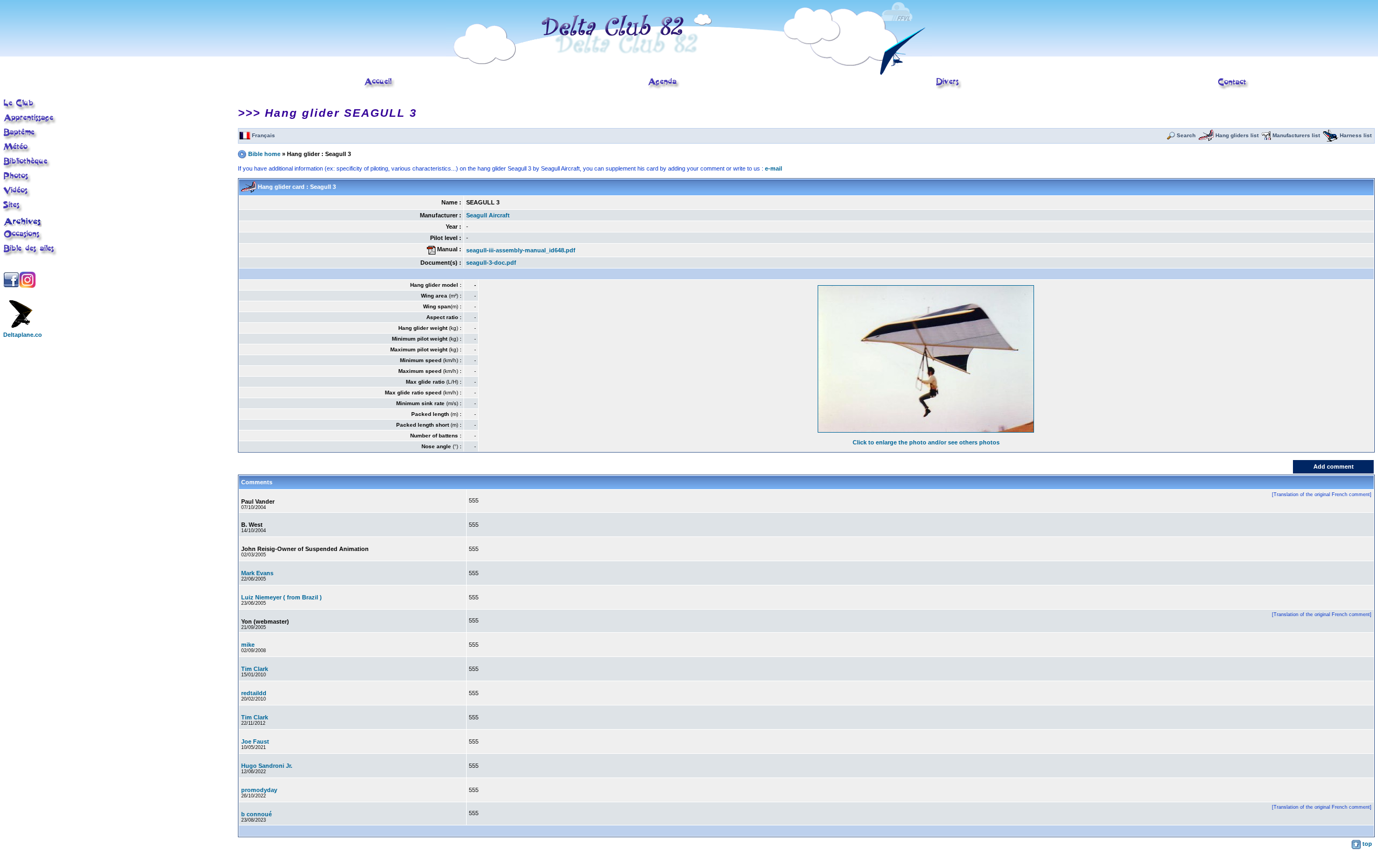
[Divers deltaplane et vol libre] (949, 87)
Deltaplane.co (22, 334)
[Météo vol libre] (17, 152)
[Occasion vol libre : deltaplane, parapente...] (23, 240)
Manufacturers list (1295, 135)
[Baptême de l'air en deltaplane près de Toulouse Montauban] (20, 138)
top (1366, 843)
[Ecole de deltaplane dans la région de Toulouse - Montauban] (379, 87)
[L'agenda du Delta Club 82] (664, 87)
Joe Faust (255, 741)
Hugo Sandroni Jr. (266, 765)
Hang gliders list (1236, 135)
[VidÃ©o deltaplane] (17, 196)
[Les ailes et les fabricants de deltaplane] (30, 254)
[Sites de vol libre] (13, 211)
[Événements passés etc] (23, 225)
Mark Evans (257, 573)
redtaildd (253, 693)
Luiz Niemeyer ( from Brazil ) (281, 597)
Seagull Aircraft (488, 215)
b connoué (256, 814)
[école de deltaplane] (689, 72)
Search (1185, 135)
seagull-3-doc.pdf (491, 262)
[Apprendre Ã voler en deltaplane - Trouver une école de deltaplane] (30, 124)
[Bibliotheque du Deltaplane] (27, 167)
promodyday (259, 790)
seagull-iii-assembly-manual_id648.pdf (520, 250)
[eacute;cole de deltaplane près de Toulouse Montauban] (19, 109)
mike (248, 644)
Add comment (1333, 466)
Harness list (1355, 135)
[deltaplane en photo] (17, 182)
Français (262, 135)
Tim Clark (254, 669)
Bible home (265, 153)
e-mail (773, 168)
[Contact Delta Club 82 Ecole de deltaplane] (1233, 88)
